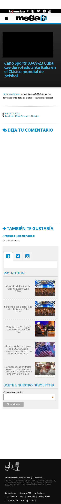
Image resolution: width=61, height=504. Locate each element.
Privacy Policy (44, 497)
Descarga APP (25, 493)
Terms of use (12, 500)
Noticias (35, 116)
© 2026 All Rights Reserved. (24, 477)
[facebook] (33, 11)
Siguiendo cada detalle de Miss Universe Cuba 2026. (18, 309)
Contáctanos (10, 493)
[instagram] (44, 11)
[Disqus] (30, 177)
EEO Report (12, 497)
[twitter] (38, 11)
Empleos (31, 497)
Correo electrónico (28, 392)
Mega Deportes (14, 94)
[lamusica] (17, 11)
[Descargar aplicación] (28, 11)
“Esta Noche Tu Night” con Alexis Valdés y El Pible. (18, 329)
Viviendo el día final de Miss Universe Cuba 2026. (18, 289)
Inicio (5, 94)
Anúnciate (39, 493)
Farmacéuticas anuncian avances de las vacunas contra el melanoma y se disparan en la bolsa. (18, 370)
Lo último (9, 116)
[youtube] (49, 11)
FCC (22, 497)
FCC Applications (28, 500)
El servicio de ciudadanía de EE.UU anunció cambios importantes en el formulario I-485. (18, 350)
